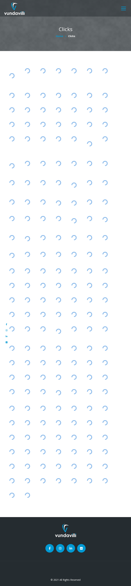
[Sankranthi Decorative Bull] (74, 285)
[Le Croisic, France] (105, 254)
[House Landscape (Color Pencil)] (11, 422)
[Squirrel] (58, 422)
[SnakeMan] (105, 480)
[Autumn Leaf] (58, 437)
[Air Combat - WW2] (105, 95)
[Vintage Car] (11, 285)
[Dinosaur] (58, 408)
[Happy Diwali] (89, 182)
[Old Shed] (105, 237)
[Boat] (105, 391)
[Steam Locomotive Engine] (105, 182)
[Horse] (105, 348)
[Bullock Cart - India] (27, 271)
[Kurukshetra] (74, 109)
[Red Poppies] (105, 138)
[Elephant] (89, 377)
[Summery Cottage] (105, 271)
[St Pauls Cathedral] (27, 300)
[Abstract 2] (58, 70)
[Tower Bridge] (74, 314)
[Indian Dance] (43, 348)
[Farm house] (27, 391)
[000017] (11, 466)
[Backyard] (43, 254)
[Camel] (74, 480)
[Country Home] (58, 285)
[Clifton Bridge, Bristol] (105, 377)
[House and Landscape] (74, 451)
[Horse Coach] (89, 348)
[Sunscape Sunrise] (89, 124)
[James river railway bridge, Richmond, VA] (58, 331)
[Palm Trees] (11, 348)
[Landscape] (27, 408)
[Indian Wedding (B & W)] (27, 437)
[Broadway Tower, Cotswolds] (11, 237)
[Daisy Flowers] (58, 362)
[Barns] (89, 329)
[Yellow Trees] (43, 285)
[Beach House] (58, 314)
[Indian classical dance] (58, 377)
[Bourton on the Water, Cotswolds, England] (74, 203)
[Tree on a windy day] (43, 391)
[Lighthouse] (11, 109)
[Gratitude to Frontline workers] (11, 255)
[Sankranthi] (11, 218)
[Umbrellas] (89, 109)
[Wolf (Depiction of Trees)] (89, 408)
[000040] (74, 437)
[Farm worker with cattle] (74, 237)
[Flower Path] (43, 138)
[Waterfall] (27, 138)
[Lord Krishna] (11, 95)
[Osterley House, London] (105, 202)
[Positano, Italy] (58, 271)
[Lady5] (11, 495)
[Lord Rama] (27, 70)
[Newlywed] (74, 300)
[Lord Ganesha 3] (27, 95)
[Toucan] (105, 437)
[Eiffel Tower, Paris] (58, 163)
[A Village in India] (58, 182)
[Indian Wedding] (11, 437)
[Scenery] (27, 314)
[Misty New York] (58, 109)
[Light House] (89, 300)
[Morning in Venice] (11, 138)
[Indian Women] (43, 202)
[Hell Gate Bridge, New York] (74, 329)
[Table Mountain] (105, 300)
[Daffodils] (27, 362)
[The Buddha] (27, 124)
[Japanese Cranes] (58, 300)
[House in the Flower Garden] (105, 124)
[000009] (105, 466)
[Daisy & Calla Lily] (58, 218)
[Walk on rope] (74, 348)
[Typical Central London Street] (89, 218)
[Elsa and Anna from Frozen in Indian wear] (74, 220)
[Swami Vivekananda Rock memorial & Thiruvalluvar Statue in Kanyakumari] (11, 75)
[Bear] (43, 422)
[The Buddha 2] (74, 95)
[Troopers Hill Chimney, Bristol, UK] (105, 219)
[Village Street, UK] (27, 218)
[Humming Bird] (89, 362)
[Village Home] (11, 271)
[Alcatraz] (11, 314)
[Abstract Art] (58, 95)
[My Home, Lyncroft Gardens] (43, 237)
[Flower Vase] (43, 163)
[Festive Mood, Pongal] (43, 182)
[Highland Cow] (58, 124)
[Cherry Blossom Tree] (58, 237)
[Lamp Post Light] (74, 124)
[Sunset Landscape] (11, 124)
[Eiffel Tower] (43, 109)
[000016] (27, 466)
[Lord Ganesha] (43, 124)
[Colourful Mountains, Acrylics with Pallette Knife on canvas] (89, 143)
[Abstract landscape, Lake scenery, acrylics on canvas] (11, 166)
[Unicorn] (89, 254)
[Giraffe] (11, 329)
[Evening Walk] (105, 163)
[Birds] (43, 408)
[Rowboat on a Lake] (74, 163)
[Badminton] (11, 300)
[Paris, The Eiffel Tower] (89, 70)
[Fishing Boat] (43, 314)
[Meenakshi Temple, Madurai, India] (27, 238)
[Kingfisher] (89, 437)
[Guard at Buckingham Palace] (27, 329)
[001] (58, 480)
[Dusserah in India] (11, 377)
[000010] (89, 466)
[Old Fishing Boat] (27, 254)
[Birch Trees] (74, 362)
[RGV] (58, 254)
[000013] (58, 466)
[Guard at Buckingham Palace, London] (58, 203)
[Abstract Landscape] (89, 202)
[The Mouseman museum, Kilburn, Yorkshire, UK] (74, 185)
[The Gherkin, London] (105, 70)
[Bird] (89, 285)
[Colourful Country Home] (43, 218)
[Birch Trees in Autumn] (58, 138)
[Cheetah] (27, 348)
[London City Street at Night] (43, 95)
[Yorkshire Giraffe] (74, 254)
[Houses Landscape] (105, 408)
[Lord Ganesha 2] (89, 95)
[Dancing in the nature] (27, 285)
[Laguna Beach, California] (74, 138)
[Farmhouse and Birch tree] (105, 362)
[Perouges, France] (89, 237)
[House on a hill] (74, 391)
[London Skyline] (27, 163)
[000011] (74, 466)
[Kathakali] (27, 202)
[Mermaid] (74, 408)
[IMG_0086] (89, 422)
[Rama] (27, 495)
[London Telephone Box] (43, 329)
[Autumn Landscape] (43, 437)
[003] (27, 480)
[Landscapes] (11, 451)
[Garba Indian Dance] (74, 377)
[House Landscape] (11, 408)
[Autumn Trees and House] (27, 422)
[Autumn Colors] (11, 182)
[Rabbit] (105, 422)
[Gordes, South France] (11, 202)
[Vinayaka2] (89, 480)
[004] (11, 480)
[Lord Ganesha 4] (43, 70)
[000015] (43, 466)
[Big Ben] (74, 70)
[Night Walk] (89, 163)
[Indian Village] (89, 271)
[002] (43, 480)
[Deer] (105, 329)
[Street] (58, 348)
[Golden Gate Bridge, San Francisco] (58, 392)
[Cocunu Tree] (105, 109)
